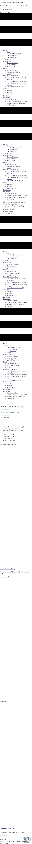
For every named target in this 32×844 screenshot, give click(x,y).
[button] (5, 12)
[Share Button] (21, 406)
